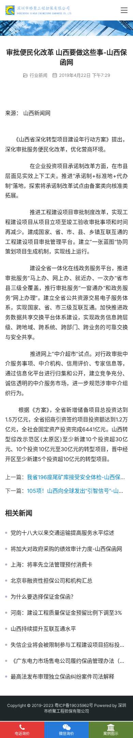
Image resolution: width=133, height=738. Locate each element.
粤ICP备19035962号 (74, 705)
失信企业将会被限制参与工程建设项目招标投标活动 (69, 645)
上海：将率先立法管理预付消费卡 (51, 564)
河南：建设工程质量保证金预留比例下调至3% (66, 613)
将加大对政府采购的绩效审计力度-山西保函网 (66, 549)
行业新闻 (38, 75)
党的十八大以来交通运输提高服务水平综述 (62, 533)
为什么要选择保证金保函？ (43, 597)
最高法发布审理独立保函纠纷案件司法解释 (62, 676)
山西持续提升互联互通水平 (43, 629)
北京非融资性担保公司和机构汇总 (51, 580)
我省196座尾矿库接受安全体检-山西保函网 (79, 477)
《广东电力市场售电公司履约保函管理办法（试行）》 (69, 661)
